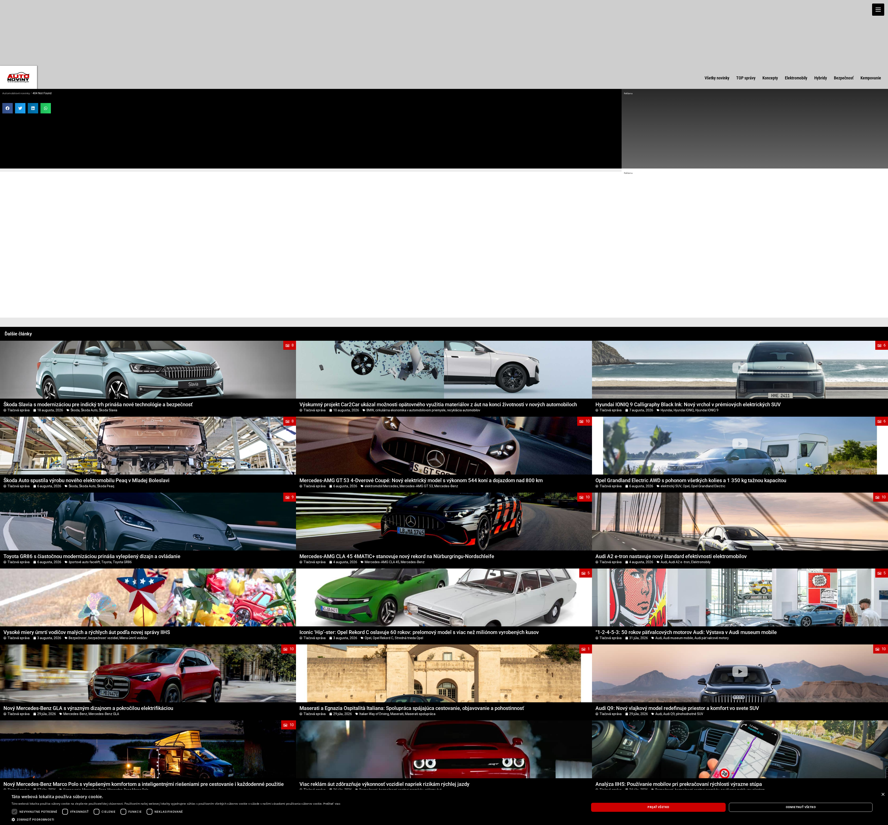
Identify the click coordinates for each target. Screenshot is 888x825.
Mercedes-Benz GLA (104, 714)
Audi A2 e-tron (679, 562)
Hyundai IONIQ (684, 410)
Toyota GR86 (122, 562)
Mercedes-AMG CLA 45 (382, 562)
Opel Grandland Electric (708, 486)
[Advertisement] (444, 32)
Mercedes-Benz (446, 486)
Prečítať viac (331, 803)
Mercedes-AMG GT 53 (416, 486)
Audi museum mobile (678, 638)
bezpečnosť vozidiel (103, 638)
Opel (686, 486)
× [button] (883, 794)
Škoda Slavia (108, 410)
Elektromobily (700, 562)
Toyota (106, 562)
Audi (664, 562)
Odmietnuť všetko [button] (801, 807)
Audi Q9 (669, 714)
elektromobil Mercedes (381, 486)
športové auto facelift (84, 562)
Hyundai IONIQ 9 (706, 410)
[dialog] (444, 807)
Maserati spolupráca (420, 714)
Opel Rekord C (383, 638)
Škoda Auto (89, 410)
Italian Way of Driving (374, 714)
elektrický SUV (671, 486)
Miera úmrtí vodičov (133, 638)
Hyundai (666, 410)
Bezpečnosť (78, 638)
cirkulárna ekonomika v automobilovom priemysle (410, 410)
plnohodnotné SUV (689, 714)
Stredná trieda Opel (409, 638)
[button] (7, 108)
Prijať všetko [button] (658, 807)
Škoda (75, 410)
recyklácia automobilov (463, 410)
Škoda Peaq (105, 486)
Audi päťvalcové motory (711, 638)
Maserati (397, 714)
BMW (370, 410)
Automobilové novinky (16, 93)
